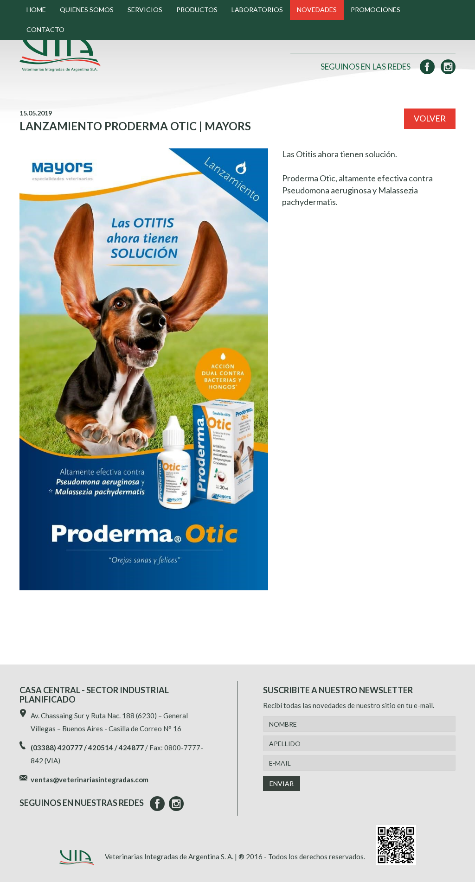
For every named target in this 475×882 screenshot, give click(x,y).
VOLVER (430, 118)
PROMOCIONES (375, 9)
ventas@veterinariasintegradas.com (89, 779)
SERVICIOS (145, 9)
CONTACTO (45, 29)
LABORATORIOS (257, 9)
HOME (36, 9)
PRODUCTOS (197, 9)
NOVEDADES (317, 9)
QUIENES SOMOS (87, 9)
